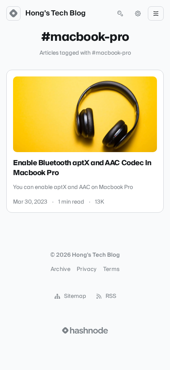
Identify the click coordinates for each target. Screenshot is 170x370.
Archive (60, 269)
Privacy (86, 269)
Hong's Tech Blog (55, 13)
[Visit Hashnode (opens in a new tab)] (85, 330)
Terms (111, 269)
